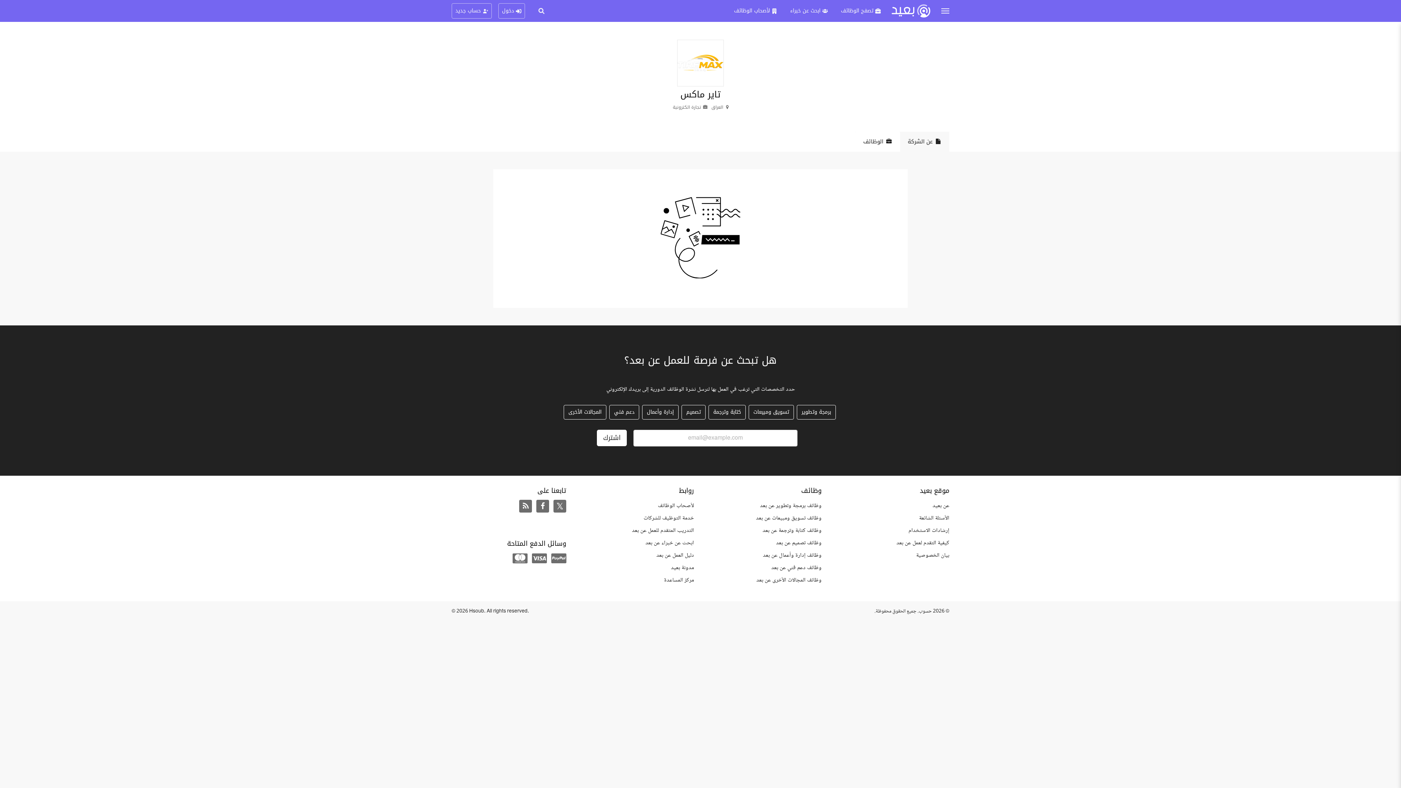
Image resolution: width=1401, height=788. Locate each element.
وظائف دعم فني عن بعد (796, 568)
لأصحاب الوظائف (676, 506)
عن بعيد (941, 506)
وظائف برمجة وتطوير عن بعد (791, 506)
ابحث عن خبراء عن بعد (669, 543)
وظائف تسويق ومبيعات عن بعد (789, 518)
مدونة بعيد (682, 568)
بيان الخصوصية (932, 555)
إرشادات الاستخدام (928, 531)
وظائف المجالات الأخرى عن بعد (789, 580)
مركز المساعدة (679, 580)
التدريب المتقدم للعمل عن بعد (663, 531)
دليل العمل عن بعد (675, 555)
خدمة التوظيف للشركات (669, 518)
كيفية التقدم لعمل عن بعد (922, 543)
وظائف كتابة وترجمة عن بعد (792, 531)
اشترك (612, 438)
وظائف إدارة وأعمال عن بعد (792, 555)
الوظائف (873, 141)
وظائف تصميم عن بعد (799, 543)
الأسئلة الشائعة (934, 518)
